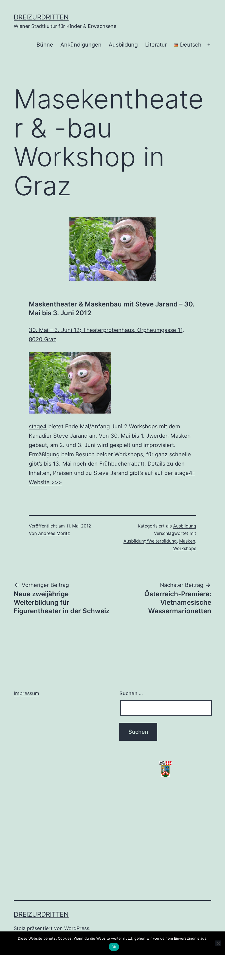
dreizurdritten (41, 17)
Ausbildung (123, 44)
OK (114, 947)
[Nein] (218, 943)
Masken (187, 541)
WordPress (76, 928)
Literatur (156, 44)
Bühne (44, 44)
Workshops (184, 548)
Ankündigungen (81, 44)
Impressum (26, 693)
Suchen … (131, 693)
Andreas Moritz (54, 533)
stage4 (38, 426)
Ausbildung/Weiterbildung (150, 541)
